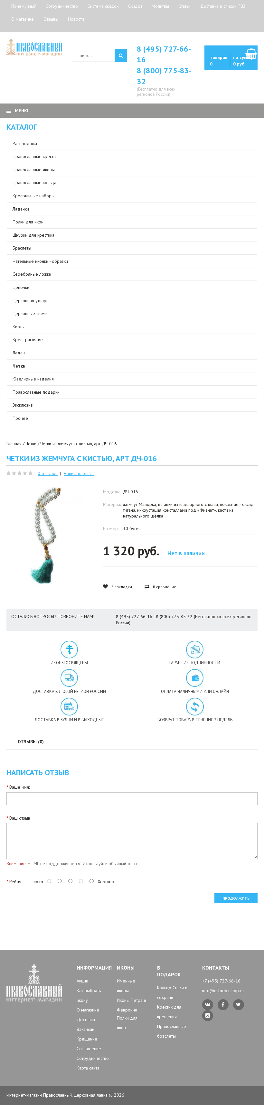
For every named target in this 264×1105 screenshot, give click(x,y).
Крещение (87, 1039)
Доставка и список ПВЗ (222, 6)
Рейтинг (16, 881)
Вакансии (85, 1029)
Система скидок (103, 6)
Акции (82, 981)
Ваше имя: (19, 787)
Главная (14, 444)
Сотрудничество (62, 6)
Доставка (86, 1019)
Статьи (185, 6)
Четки (30, 444)
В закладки (121, 586)
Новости (76, 19)
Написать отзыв (79, 473)
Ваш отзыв (19, 818)
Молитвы (160, 6)
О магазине (22, 19)
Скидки (135, 6)
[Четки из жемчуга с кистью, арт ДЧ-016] (45, 536)
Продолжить (236, 898)
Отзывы (50, 19)
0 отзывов (48, 473)
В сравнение (164, 586)
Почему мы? (23, 6)
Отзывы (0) (31, 742)
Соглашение (89, 1048)
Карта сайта (88, 1068)
